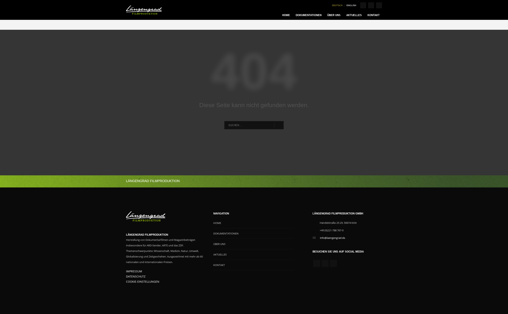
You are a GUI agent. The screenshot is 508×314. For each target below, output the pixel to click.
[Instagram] (371, 5)
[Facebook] (363, 5)
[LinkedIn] (379, 5)
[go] (279, 125)
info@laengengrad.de (332, 238)
